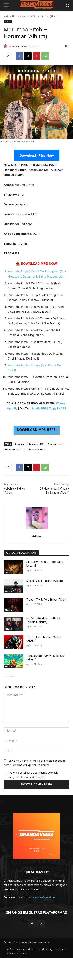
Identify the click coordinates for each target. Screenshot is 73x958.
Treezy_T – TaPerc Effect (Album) (46, 599)
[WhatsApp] (45, 56)
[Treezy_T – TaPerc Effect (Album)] (13, 605)
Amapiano (20, 444)
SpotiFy (12, 408)
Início (6, 16)
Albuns (15, 16)
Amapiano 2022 (36, 444)
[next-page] (12, 674)
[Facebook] (19, 56)
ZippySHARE (57, 408)
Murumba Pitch (37, 449)
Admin (15, 46)
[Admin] (6, 46)
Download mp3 (55, 444)
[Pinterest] (36, 56)
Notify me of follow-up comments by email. (32, 772)
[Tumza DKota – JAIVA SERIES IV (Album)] (13, 661)
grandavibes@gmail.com (42, 897)
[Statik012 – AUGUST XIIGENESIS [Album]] (13, 567)
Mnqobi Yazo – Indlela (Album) (44, 580)
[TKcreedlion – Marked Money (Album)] (13, 642)
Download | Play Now (36, 155)
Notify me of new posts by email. (26, 777)
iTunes (60, 403)
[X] (28, 56)
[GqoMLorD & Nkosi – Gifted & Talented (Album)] (13, 624)
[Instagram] (41, 923)
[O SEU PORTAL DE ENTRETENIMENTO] (36, 4)
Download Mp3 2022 (15, 449)
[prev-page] (6, 674)
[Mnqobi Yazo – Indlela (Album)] (13, 586)
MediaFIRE (39, 408)
